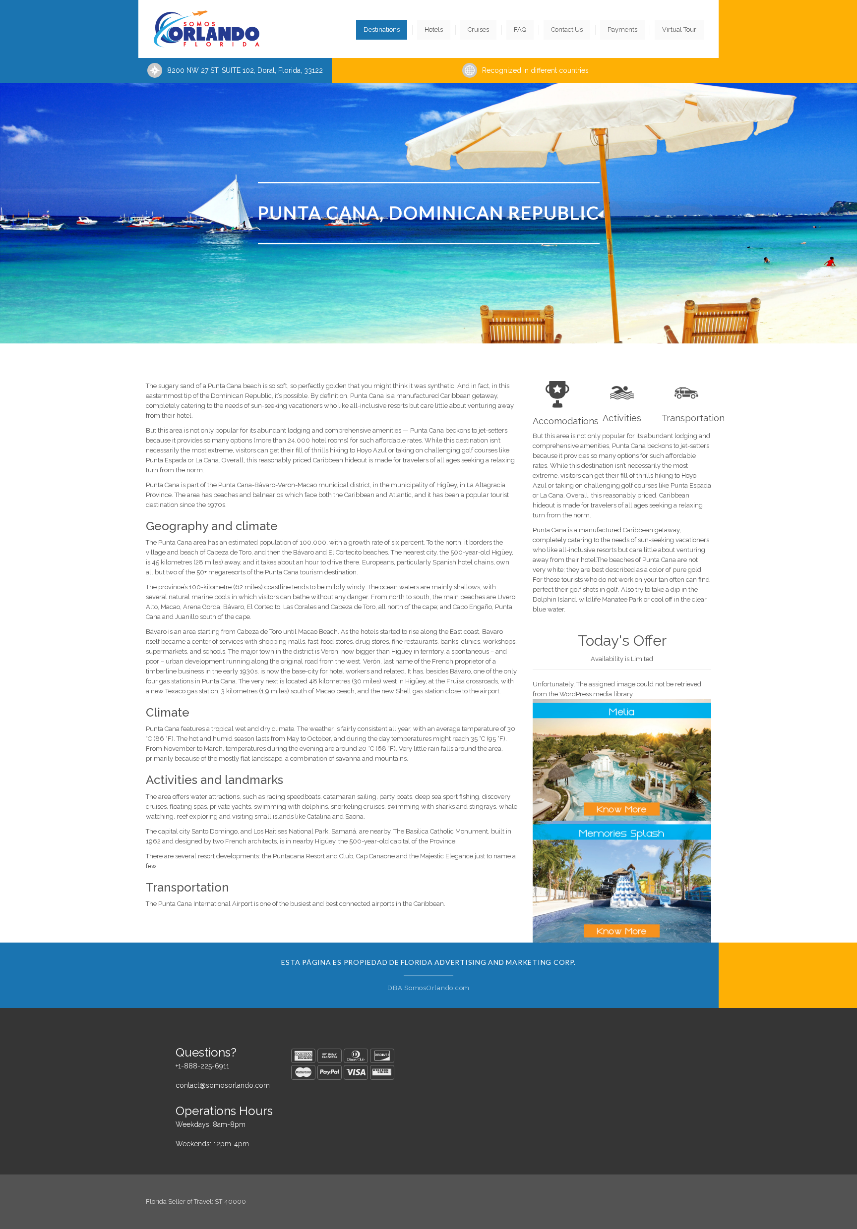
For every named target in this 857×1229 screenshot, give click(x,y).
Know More (622, 791)
